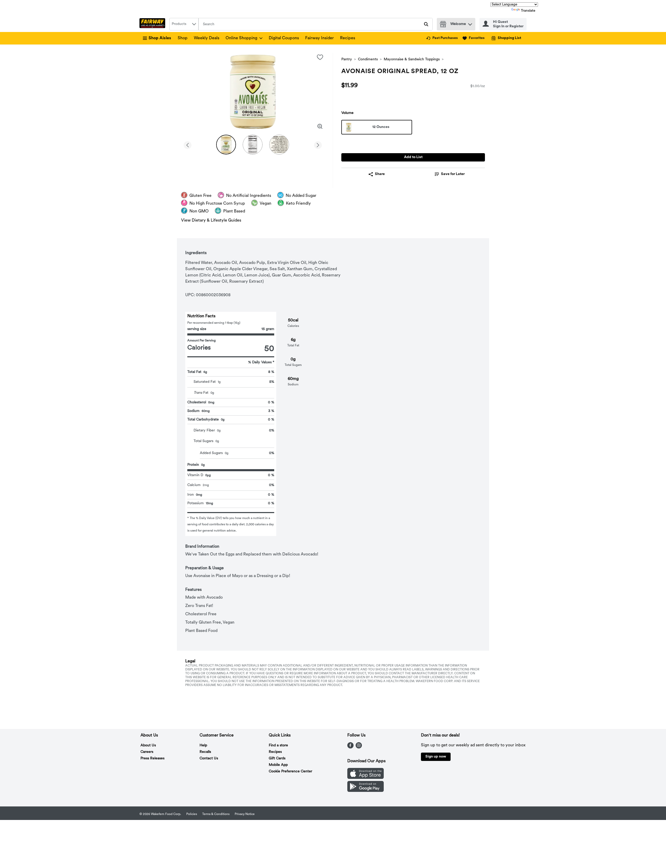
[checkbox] (320, 57)
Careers (146, 752)
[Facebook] (350, 747)
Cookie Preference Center (290, 771)
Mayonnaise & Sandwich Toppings (412, 59)
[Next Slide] (317, 144)
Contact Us (209, 758)
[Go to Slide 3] (279, 145)
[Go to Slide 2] (253, 145)
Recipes (347, 38)
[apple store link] (365, 778)
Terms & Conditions (215, 814)
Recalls (205, 752)
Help (203, 745)
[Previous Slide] (187, 144)
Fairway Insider (319, 38)
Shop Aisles (160, 38)
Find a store (278, 745)
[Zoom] (320, 126)
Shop (183, 38)
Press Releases (152, 758)
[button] (470, 23)
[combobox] (183, 24)
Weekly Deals (206, 38)
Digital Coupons (284, 38)
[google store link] (365, 791)
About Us (148, 745)
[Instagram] (359, 747)
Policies (191, 814)
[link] (442, 38)
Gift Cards (277, 758)
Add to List (413, 157)
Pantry (346, 59)
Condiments (368, 59)
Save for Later (453, 174)
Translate (528, 11)
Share (380, 174)
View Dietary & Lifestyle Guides (211, 220)
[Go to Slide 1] (226, 145)
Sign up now (435, 757)
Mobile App (278, 765)
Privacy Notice (245, 814)
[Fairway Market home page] (153, 24)
